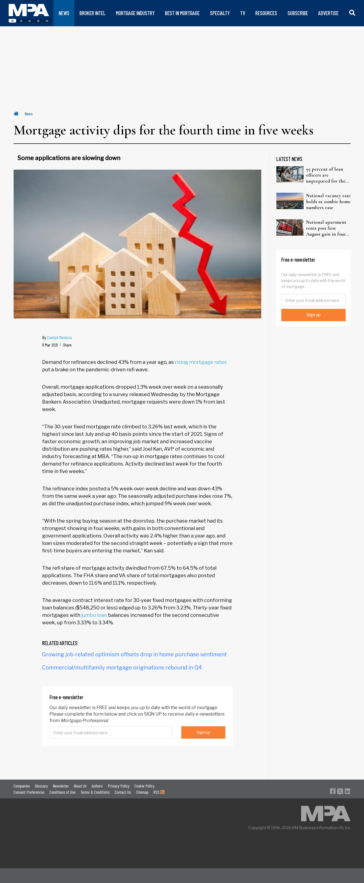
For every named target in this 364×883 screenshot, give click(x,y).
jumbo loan (94, 615)
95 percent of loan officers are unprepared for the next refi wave (325, 175)
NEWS (64, 13)
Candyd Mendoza (59, 337)
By (57, 337)
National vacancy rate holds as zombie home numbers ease (328, 202)
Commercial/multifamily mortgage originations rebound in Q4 (122, 667)
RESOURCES (266, 13)
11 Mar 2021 (50, 344)
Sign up (203, 732)
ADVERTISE (328, 13)
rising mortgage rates (201, 362)
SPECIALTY (220, 13)
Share (67, 344)
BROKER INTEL (92, 13)
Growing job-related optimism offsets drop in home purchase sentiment (134, 654)
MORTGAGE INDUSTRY (135, 13)
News (29, 113)
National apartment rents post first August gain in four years (326, 228)
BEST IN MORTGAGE (182, 13)
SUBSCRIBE (297, 13)
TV (242, 13)
